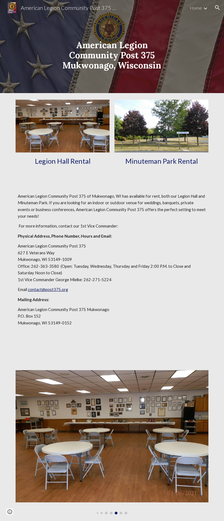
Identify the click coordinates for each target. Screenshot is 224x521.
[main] (112, 47)
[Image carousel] (112, 442)
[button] (217, 7)
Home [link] (196, 7)
